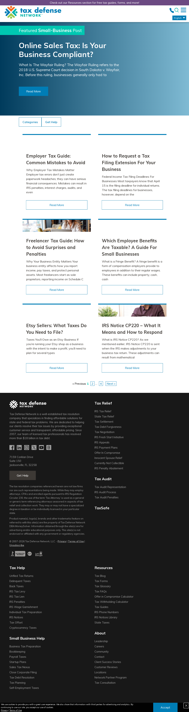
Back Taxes (16, 586)
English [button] (178, 17)
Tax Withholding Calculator (111, 602)
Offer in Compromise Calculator (113, 596)
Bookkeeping (17, 651)
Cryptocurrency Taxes (23, 627)
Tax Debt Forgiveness (107, 427)
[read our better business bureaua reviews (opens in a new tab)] (20, 555)
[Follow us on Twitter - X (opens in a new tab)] (34, 448)
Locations (100, 672)
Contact (99, 656)
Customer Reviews (106, 667)
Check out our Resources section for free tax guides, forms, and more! (94, 2)
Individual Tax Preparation (25, 612)
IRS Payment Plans (106, 447)
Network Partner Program (110, 677)
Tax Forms (101, 581)
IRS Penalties (17, 602)
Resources (103, 567)
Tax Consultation (105, 682)
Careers (99, 646)
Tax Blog (100, 576)
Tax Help (17, 567)
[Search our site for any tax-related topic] (176, 10)
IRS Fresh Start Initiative (109, 437)
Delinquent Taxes (20, 581)
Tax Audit (103, 479)
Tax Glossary (102, 586)
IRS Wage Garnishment (23, 607)
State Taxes (101, 622)
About (100, 633)
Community (101, 651)
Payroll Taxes (17, 656)
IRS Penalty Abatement (108, 468)
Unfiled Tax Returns (21, 576)
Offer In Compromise (107, 452)
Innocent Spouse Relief (108, 458)
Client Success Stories (107, 662)
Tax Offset (16, 622)
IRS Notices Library (105, 617)
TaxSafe (101, 508)
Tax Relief (103, 403)
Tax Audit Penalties (106, 497)
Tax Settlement (103, 421)
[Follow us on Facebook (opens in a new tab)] (12, 448)
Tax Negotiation (104, 432)
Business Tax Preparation (25, 646)
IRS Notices (16, 617)
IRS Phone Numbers (106, 612)
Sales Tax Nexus (19, 667)
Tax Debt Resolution (21, 677)
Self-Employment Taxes (24, 688)
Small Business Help (27, 638)
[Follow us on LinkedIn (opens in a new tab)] (19, 448)
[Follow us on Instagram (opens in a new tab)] (27, 448)
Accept (165, 707)
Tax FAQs (100, 591)
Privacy (4, 710)
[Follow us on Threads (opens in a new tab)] (49, 448)
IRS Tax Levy (17, 591)
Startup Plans (17, 662)
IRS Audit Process (105, 492)
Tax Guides (101, 607)
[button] (51, 122)
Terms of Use (15, 710)
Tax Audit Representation (110, 487)
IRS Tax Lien (16, 596)
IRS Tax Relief (102, 411)
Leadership (101, 641)
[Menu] (183, 10)
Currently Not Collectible (109, 463)
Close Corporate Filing (23, 672)
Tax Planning (17, 682)
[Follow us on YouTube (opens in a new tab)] (41, 448)
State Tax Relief (104, 416)
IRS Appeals (101, 442)
